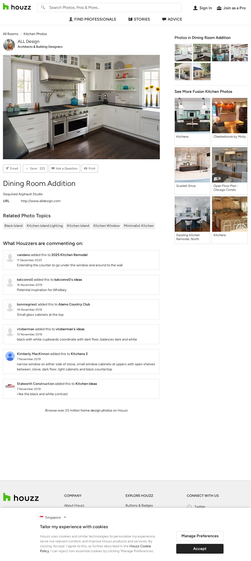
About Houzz (74, 505)
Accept (199, 548)
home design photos (96, 410)
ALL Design (28, 41)
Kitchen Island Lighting (45, 226)
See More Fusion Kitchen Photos (203, 91)
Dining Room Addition (211, 37)
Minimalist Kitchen (139, 226)
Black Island (13, 226)
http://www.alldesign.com (41, 201)
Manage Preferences (199, 536)
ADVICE (175, 19)
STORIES (142, 19)
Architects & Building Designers (40, 47)
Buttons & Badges (139, 505)
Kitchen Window (106, 226)
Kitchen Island (78, 226)
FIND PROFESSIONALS (95, 19)
